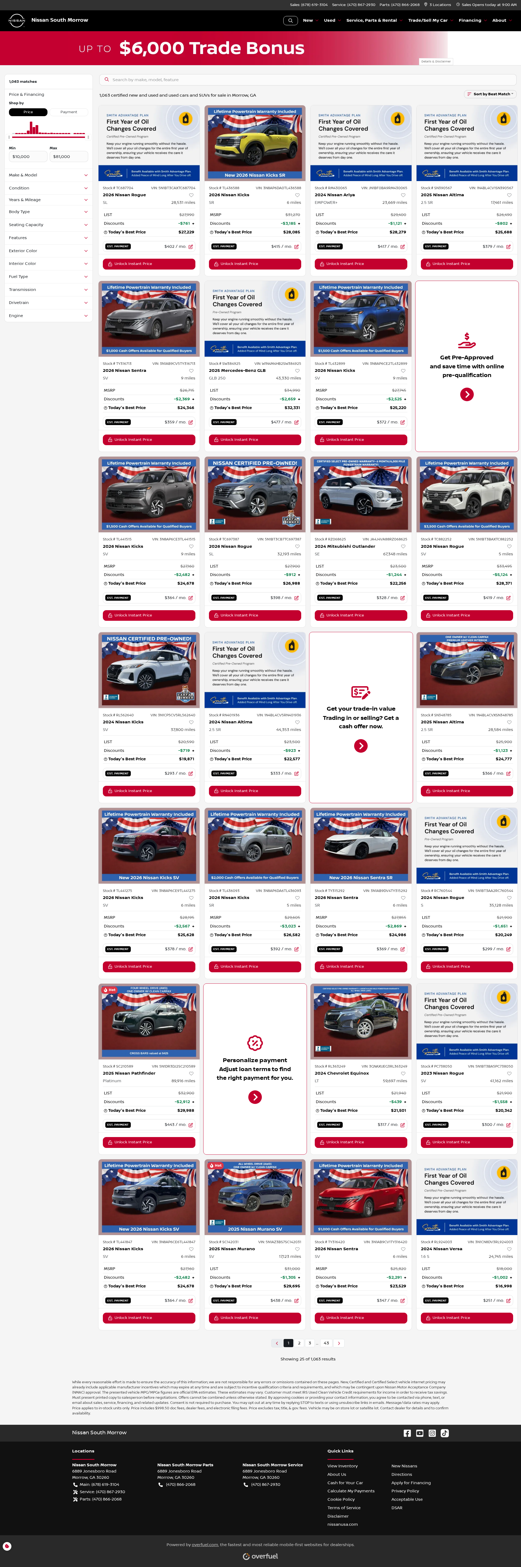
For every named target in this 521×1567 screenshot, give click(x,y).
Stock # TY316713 (117, 364)
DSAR (397, 1507)
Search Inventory (290, 20)
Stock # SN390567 (436, 188)
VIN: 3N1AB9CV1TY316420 (385, 1242)
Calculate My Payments (351, 1491)
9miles (188, 378)
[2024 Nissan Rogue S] (467, 846)
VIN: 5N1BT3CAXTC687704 (173, 188)
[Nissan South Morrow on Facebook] (405, 1433)
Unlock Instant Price (133, 264)
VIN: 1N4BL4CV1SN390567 (491, 188)
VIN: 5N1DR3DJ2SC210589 (173, 1066)
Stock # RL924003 (436, 1242)
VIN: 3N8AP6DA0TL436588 (278, 188)
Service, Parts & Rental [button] (372, 20)
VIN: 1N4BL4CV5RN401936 (279, 715)
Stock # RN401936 (224, 715)
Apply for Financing (411, 1482)
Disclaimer (338, 1516)
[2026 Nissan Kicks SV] (361, 319)
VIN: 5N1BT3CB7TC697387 (279, 539)
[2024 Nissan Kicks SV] (149, 670)
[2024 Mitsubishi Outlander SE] (361, 494)
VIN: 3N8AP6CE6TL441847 (173, 1242)
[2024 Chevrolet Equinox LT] (361, 1021)
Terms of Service (344, 1507)
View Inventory (343, 1466)
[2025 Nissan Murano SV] (255, 1197)
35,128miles (501, 905)
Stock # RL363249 (330, 1066)
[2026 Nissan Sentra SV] (149, 319)
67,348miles (395, 554)
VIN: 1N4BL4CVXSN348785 (491, 715)
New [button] (308, 20)
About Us (337, 1474)
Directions (402, 1474)
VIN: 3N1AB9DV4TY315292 (385, 891)
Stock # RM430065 (331, 188)
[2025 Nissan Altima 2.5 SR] (467, 143)
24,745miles (501, 1256)
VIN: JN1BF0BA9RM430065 (384, 188)
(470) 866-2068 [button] (180, 1484)
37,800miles (183, 729)
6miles (294, 202)
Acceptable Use (407, 1499)
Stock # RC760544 (436, 891)
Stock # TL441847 (117, 1242)
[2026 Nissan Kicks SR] (255, 143)
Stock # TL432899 (330, 364)
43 (326, 1343)
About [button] (499, 20)
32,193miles (289, 554)
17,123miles (290, 1256)
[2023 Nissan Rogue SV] (467, 1021)
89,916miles (183, 1080)
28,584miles (500, 729)
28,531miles (183, 202)
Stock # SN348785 (436, 715)
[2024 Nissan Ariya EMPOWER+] (361, 143)
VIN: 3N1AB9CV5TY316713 (174, 364)
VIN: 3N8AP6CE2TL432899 (385, 364)
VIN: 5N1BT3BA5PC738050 (490, 1066)
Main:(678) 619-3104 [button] (99, 1484)
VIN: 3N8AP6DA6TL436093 (278, 891)
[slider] (9, 137)
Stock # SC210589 (118, 1066)
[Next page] (339, 1343)
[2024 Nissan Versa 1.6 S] (467, 1197)
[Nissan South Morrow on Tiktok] (442, 1433)
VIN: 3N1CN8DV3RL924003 (490, 1242)
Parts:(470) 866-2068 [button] (101, 1499)
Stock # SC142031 (224, 1242)
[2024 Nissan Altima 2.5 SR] (255, 670)
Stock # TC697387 (224, 539)
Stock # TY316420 (330, 1242)
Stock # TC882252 (436, 539)
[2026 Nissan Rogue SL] (149, 143)
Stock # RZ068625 (330, 539)
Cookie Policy (341, 1499)
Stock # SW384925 (224, 364)
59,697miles (395, 1080)
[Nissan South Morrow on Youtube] (417, 1433)
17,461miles (502, 202)
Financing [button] (470, 20)
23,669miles (394, 202)
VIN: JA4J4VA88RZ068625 (385, 539)
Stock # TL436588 (224, 188)
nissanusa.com (343, 1524)
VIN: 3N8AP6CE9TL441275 (173, 891)
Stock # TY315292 (330, 891)
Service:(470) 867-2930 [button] (102, 1491)
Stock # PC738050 (436, 1066)
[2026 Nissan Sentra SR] (361, 846)
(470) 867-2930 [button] (265, 1484)
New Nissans (404, 1466)
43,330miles (288, 378)
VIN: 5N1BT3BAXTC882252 (491, 539)
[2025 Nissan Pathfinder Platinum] (149, 1021)
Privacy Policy (405, 1491)
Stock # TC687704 (118, 188)
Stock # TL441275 (117, 891)
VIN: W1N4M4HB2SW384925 (278, 364)
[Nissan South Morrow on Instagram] (430, 1433)
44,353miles (288, 729)
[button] (438, 5)
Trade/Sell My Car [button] (428, 20)
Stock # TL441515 (117, 539)
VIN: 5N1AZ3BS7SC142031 (279, 1242)
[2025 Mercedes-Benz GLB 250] (255, 319)
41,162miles (501, 1080)
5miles (506, 554)
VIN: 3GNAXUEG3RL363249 (384, 1066)
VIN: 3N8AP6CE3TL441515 (173, 539)
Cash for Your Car (345, 1482)
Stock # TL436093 (224, 891)
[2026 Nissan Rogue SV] (467, 494)
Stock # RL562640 (118, 715)
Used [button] (329, 20)
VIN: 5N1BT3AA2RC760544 (490, 891)
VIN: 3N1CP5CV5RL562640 (173, 715)
